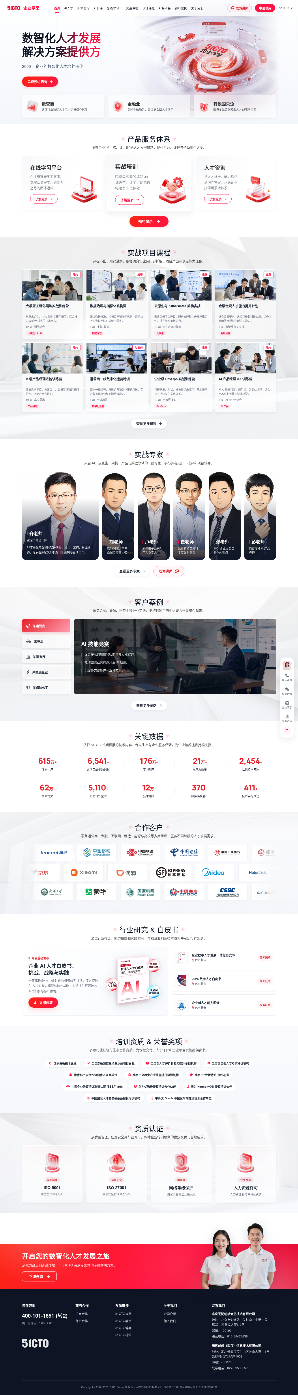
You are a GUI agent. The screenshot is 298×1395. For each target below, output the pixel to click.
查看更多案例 (146, 705)
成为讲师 (242, 8)
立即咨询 (36, 1276)
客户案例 (181, 8)
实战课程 (132, 8)
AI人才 (68, 8)
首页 (57, 8)
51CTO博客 (123, 1328)
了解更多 (41, 199)
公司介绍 (170, 1313)
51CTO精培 (123, 1335)
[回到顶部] (287, 730)
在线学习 (113, 8)
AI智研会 (165, 8)
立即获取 (46, 1002)
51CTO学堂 (123, 1320)
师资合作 (81, 1320)
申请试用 (265, 8)
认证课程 (148, 8)
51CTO (284, 8)
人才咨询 (83, 8)
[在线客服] (287, 666)
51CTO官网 (123, 1313)
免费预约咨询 (37, 81)
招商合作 (81, 1313)
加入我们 (170, 1320)
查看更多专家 (129, 571)
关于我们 (197, 8)
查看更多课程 (146, 423)
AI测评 (98, 8)
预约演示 (145, 221)
